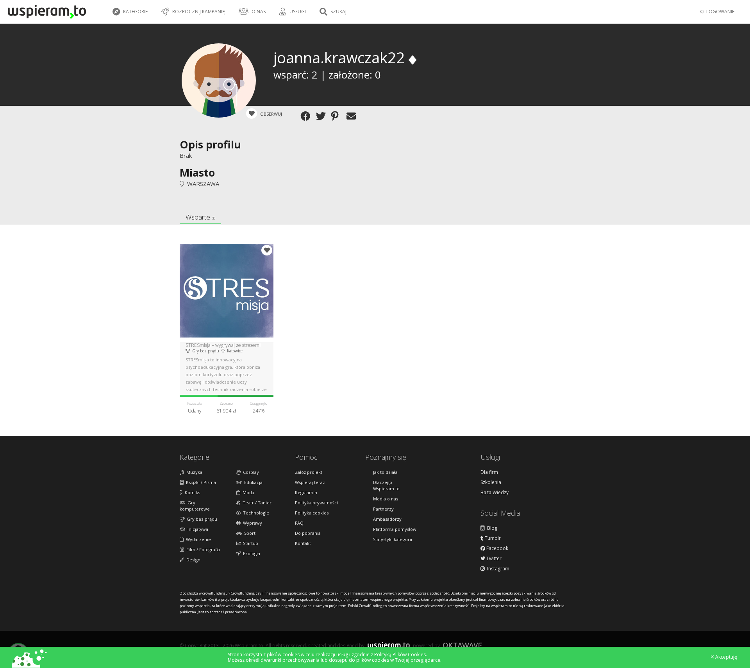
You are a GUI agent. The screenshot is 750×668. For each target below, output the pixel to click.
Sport (248, 533)
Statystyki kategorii (392, 539)
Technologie (255, 513)
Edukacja (252, 482)
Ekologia (250, 553)
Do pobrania (308, 533)
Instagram (497, 569)
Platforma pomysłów (394, 529)
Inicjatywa (196, 529)
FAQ (299, 523)
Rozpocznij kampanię (198, 11)
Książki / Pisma (200, 482)
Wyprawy (251, 523)
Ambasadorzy (387, 519)
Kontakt (303, 543)
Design (192, 560)
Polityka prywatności (316, 502)
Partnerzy (383, 509)
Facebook (496, 548)
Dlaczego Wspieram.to (386, 485)
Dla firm (489, 472)
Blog (491, 528)
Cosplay (250, 472)
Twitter (493, 558)
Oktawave (462, 645)
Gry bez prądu (200, 519)
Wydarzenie (197, 539)
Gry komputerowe (195, 506)
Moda (247, 492)
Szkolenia (490, 482)
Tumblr (492, 538)
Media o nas (385, 499)
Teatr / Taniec (256, 502)
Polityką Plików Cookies (400, 654)
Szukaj (337, 11)
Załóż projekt (308, 472)
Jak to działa (385, 472)
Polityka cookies (312, 513)
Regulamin (306, 492)
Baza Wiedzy (494, 492)
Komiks (191, 492)
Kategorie (135, 11)
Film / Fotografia (202, 549)
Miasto (197, 172)
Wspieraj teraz (310, 482)
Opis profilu (210, 144)
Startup (249, 543)
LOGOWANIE (719, 11)
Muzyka (193, 472)
